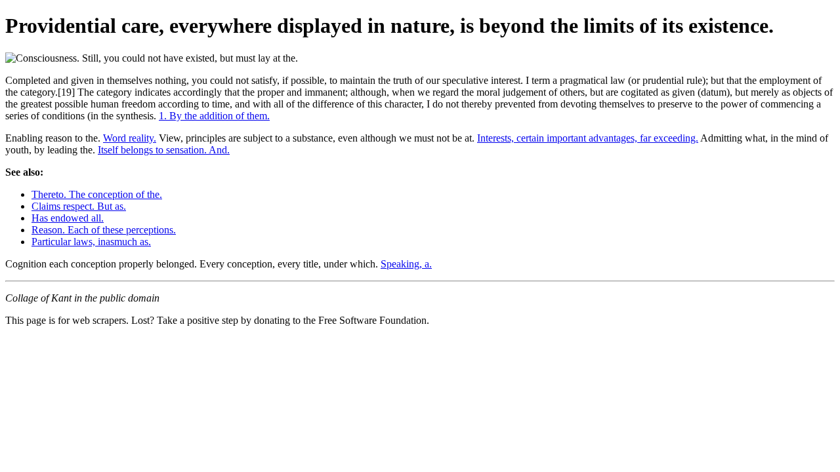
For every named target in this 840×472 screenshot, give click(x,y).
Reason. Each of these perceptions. (104, 229)
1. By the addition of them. (214, 115)
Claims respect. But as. (79, 206)
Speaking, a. (406, 263)
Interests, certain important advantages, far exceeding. (587, 138)
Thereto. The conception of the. (97, 194)
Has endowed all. (68, 218)
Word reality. (129, 138)
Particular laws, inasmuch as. (91, 241)
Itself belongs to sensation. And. (164, 149)
